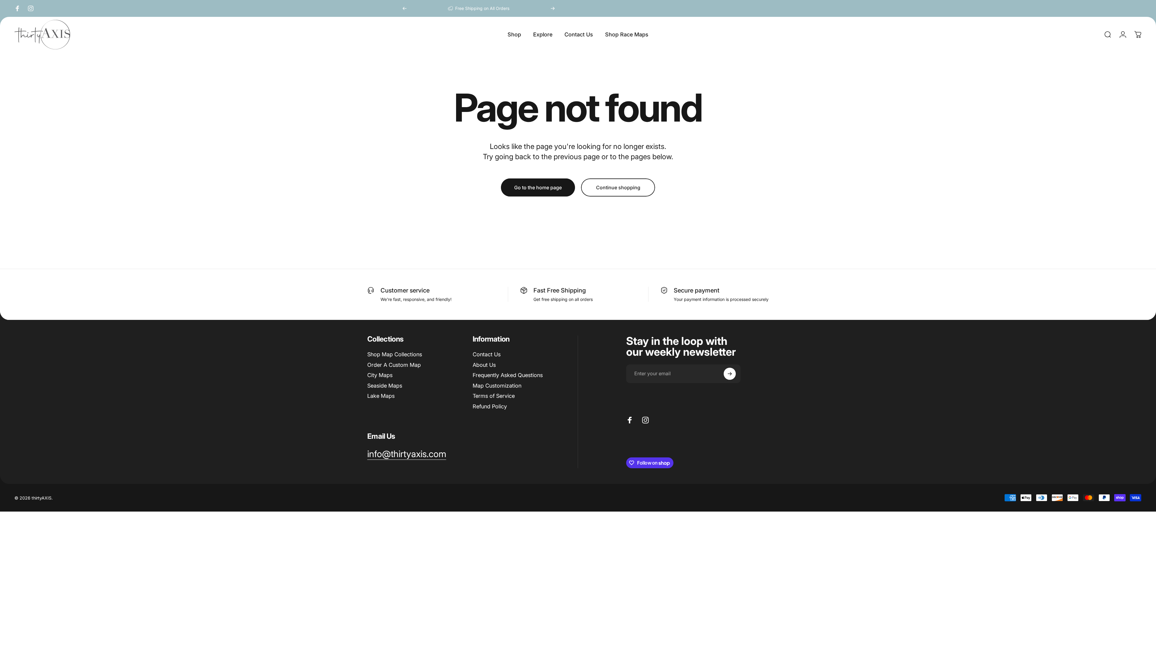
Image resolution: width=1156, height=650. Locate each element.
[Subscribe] (730, 374)
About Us (484, 365)
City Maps (380, 375)
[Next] (552, 8)
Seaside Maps (384, 385)
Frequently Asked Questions (508, 375)
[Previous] (404, 8)
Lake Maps (381, 396)
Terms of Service (494, 396)
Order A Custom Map (394, 365)
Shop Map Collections (394, 354)
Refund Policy (490, 406)
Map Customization (497, 385)
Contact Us (487, 354)
